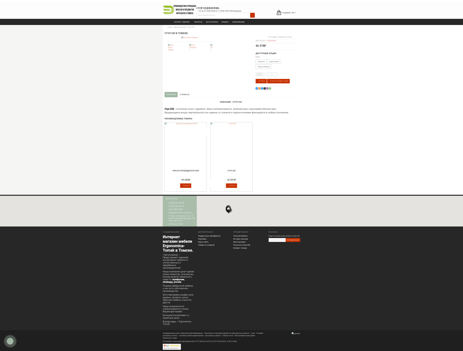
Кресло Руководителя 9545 (186, 171)
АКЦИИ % (225, 22)
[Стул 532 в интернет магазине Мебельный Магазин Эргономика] (172, 48)
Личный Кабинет (240, 236)
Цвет (258, 57)
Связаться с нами (170, 338)
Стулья (169, 27)
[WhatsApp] (270, 88)
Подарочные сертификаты (209, 236)
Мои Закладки (239, 242)
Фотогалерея (212, 22)
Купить (261, 81)
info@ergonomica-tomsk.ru (180, 213)
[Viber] (267, 88)
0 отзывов (271, 37)
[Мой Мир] (262, 88)
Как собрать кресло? (213, 336)
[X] (265, 88)
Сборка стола (227, 336)
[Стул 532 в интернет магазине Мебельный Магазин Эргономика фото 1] (193, 48)
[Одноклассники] (259, 88)
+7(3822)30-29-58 (176, 203)
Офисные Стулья (180, 27)
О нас (253, 333)
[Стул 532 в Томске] (189, 37)
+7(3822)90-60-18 (176, 206)
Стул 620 (232, 171)
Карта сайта (203, 242)
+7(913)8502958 (175, 209)
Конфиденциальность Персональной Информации (183, 333)
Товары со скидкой (206, 245)
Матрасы (198, 22)
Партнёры (202, 239)
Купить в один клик (279, 81)
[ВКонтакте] (257, 88)
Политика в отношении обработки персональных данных (226, 333)
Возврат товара (240, 248)
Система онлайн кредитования (191, 336)
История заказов (240, 239)
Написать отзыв (284, 37)
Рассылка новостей (241, 245)
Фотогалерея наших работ (245, 336)
